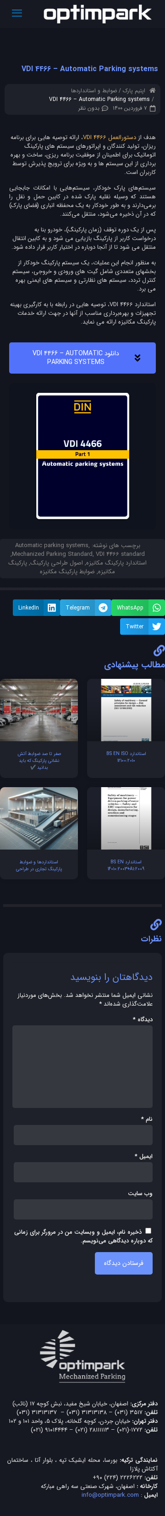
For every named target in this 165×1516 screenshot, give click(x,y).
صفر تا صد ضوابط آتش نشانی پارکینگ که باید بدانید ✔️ (39, 760)
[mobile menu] (17, 14)
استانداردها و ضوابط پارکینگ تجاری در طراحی (39, 866)
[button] (138, 607)
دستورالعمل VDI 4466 (109, 137)
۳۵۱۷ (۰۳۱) (129, 1412)
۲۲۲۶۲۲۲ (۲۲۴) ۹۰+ (118, 1477)
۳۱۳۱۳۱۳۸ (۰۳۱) (86, 1412)
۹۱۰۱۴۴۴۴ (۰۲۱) (49, 1430)
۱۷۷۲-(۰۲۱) (130, 1430)
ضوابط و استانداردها (94, 90)
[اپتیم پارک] (97, 13)
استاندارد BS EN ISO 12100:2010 (126, 757)
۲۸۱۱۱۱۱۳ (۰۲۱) (92, 1430)
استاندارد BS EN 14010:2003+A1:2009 (126, 866)
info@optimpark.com (110, 1495)
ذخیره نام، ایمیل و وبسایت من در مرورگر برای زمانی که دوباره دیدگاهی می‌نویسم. (83, 1236)
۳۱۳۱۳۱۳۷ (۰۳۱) (36, 1412)
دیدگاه (143, 1019)
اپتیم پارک (134, 90)
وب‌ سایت (140, 1193)
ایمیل (144, 1156)
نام (147, 1119)
